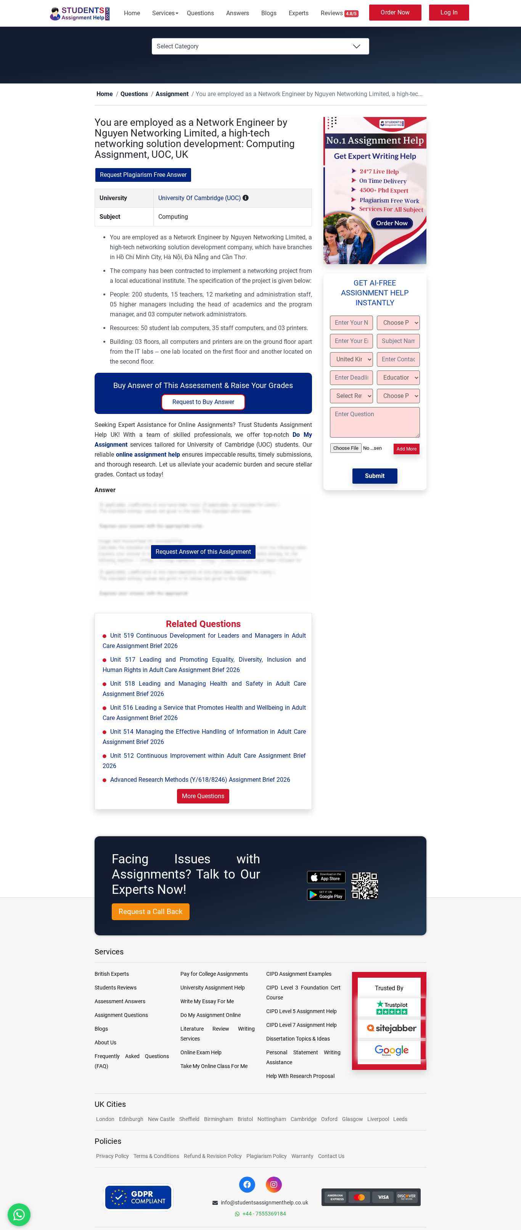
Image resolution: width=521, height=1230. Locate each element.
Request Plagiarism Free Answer (143, 175)
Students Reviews (116, 988)
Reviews (339, 13)
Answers (237, 13)
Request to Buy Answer (203, 402)
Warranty (302, 1156)
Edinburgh (131, 1119)
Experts (299, 13)
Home (132, 13)
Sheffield (189, 1119)
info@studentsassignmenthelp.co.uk (264, 1203)
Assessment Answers (120, 1002)
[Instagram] (274, 1185)
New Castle (161, 1119)
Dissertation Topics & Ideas (298, 1039)
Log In (449, 12)
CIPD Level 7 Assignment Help (301, 1025)
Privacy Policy (112, 1156)
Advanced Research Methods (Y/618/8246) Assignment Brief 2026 (200, 780)
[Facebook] (247, 1185)
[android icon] (326, 895)
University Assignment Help (212, 988)
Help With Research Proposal (300, 1076)
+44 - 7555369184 (264, 1214)
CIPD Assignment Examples (298, 974)
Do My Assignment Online (210, 1015)
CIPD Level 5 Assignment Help (301, 1012)
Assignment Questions (121, 1015)
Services (163, 13)
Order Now (395, 12)
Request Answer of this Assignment (203, 552)
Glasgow (353, 1119)
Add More (406, 449)
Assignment (160, 94)
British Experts (112, 974)
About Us (105, 1043)
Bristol (245, 1119)
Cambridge (304, 1119)
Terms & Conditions (156, 1156)
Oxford (329, 1119)
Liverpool (378, 1119)
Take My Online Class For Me (214, 1066)
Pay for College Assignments (214, 974)
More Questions (203, 796)
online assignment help (148, 455)
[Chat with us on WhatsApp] (19, 1215)
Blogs (269, 13)
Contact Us (331, 1156)
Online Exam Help (201, 1053)
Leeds (400, 1119)
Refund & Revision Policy (213, 1156)
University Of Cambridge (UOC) (199, 198)
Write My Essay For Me (207, 1002)
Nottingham (271, 1119)
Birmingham (218, 1119)
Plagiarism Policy (266, 1156)
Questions (200, 13)
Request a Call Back (151, 912)
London (105, 1119)
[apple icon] (326, 877)
